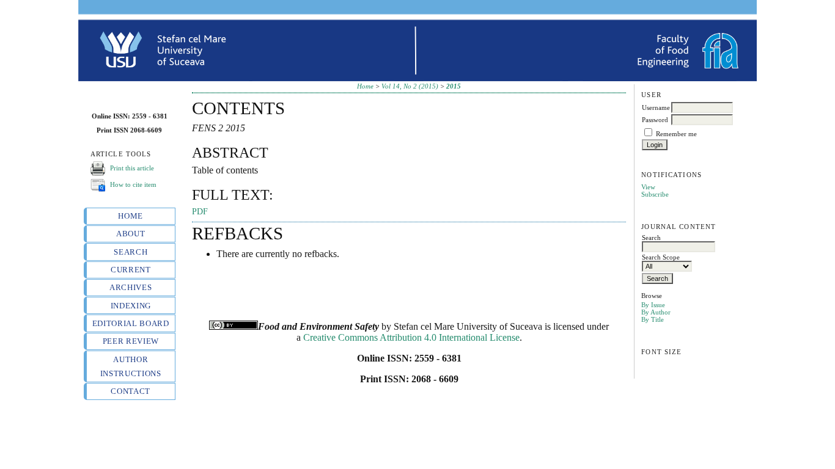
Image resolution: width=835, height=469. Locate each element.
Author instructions (130, 366)
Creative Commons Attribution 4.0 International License (411, 337)
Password (655, 119)
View (648, 187)
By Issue (653, 304)
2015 (453, 86)
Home (130, 215)
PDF (200, 211)
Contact (130, 391)
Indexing (131, 305)
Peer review (131, 341)
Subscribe (655, 194)
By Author (656, 312)
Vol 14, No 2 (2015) (409, 86)
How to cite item (133, 183)
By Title (652, 319)
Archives (130, 287)
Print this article (132, 167)
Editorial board (130, 323)
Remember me (676, 133)
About (130, 233)
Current (131, 269)
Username (656, 107)
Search (130, 251)
